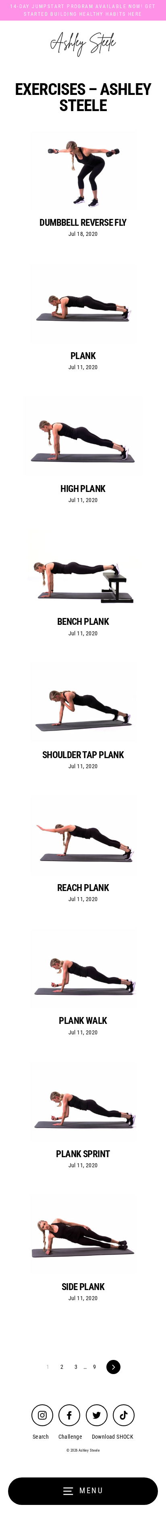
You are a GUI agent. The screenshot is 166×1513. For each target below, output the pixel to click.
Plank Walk (83, 1020)
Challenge (70, 1436)
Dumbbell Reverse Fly (82, 222)
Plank (83, 355)
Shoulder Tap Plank (83, 755)
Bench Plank (83, 621)
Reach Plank (83, 887)
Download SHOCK (113, 1436)
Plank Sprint (83, 1154)
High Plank (82, 488)
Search (41, 1436)
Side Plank (83, 1286)
